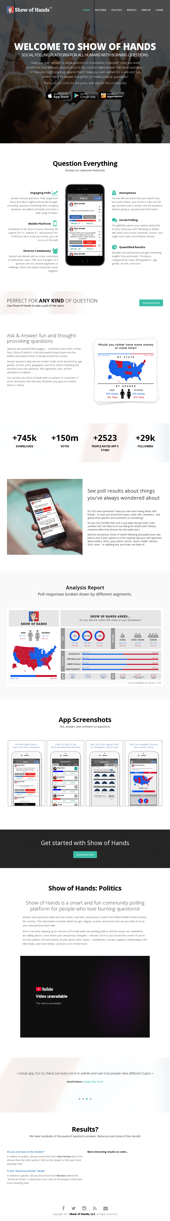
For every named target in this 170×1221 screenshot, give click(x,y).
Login (159, 9)
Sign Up (146, 9)
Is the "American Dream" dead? (26, 1171)
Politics (116, 9)
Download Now (151, 302)
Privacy (131, 9)
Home (86, 9)
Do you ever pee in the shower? (25, 1151)
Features (100, 9)
